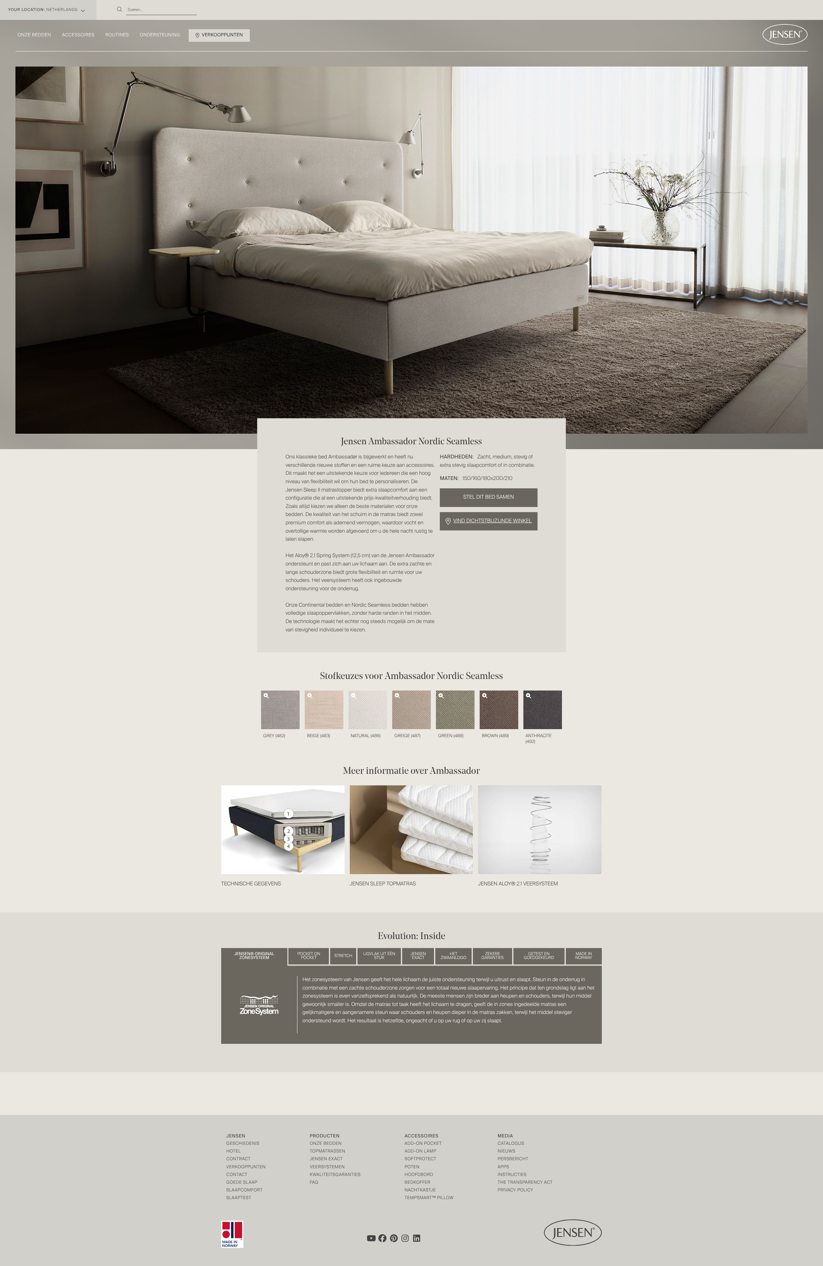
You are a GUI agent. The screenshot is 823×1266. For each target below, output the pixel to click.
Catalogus (511, 1144)
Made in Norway (583, 956)
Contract (238, 1159)
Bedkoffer (417, 1183)
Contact (237, 1175)
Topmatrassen (327, 1152)
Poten (411, 1167)
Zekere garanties (493, 956)
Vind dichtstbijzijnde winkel (492, 521)
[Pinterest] (394, 1238)
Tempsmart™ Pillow (429, 1198)
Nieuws (506, 1152)
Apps (503, 1167)
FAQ (314, 1183)
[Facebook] (382, 1238)
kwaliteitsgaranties (335, 1175)
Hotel (233, 1152)
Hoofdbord (418, 1175)
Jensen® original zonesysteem (254, 956)
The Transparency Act (525, 1183)
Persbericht (513, 1159)
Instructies (512, 1175)
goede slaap (241, 1183)
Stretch (343, 956)
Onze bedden (34, 35)
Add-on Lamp (420, 1152)
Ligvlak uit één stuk (379, 956)
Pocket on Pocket (308, 956)
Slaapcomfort (244, 1191)
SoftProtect (420, 1159)
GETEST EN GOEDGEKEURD (539, 956)
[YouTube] (371, 1238)
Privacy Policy (515, 1191)
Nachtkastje (420, 1191)
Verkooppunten (222, 35)
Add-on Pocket (423, 1144)
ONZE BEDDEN (326, 1144)
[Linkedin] (417, 1238)
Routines (117, 35)
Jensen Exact (418, 956)
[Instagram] (405, 1238)
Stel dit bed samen (488, 497)
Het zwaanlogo (453, 956)
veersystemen (327, 1167)
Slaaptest (238, 1198)
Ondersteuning (160, 35)
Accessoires (78, 35)
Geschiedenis (242, 1144)
